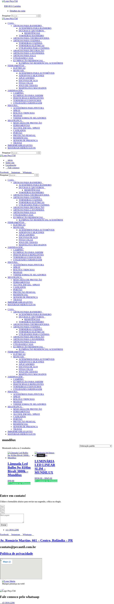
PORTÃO (17, 133)
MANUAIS (18, 70)
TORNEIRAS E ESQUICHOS (27, 100)
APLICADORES (26, 78)
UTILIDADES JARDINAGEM (27, 103)
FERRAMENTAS (16, 65)
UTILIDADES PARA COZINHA (34, 48)
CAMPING (18, 93)
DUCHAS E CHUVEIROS (31, 31)
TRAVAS (17, 143)
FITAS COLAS (26, 83)
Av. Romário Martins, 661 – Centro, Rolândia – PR (36, 540)
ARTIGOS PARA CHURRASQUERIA (31, 38)
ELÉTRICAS (19, 68)
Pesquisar (6, 16)
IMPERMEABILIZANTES (20, 145)
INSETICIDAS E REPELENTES (28, 98)
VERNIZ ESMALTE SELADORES (29, 118)
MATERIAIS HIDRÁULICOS (22, 148)
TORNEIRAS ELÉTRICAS (31, 45)
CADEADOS (19, 130)
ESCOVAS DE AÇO (28, 80)
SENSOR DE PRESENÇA (25, 140)
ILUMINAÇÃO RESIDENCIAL (28, 60)
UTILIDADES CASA (23, 58)
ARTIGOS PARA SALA (24, 55)
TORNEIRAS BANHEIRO (31, 35)
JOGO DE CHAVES (28, 85)
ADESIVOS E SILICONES (31, 75)
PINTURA (13, 105)
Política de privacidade (16, 553)
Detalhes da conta (17, 11)
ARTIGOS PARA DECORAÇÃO (28, 50)
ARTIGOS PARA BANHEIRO (27, 26)
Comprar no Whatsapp (20, 483)
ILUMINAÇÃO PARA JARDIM (28, 95)
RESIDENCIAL (20, 138)
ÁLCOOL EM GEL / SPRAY (26, 128)
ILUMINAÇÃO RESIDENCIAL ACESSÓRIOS (41, 63)
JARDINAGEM (15, 90)
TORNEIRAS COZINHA (30, 43)
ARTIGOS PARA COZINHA (26, 40)
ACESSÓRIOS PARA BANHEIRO (35, 28)
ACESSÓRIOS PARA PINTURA (28, 108)
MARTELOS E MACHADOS (32, 88)
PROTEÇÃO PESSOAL (24, 135)
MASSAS (17, 115)
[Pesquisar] (39, 15)
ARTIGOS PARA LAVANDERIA (28, 53)
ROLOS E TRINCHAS (24, 113)
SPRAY (16, 110)
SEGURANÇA (15, 120)
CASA (11, 23)
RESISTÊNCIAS (32, 33)
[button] (5, 3)
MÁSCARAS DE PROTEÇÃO (27, 123)
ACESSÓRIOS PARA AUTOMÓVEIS (36, 73)
